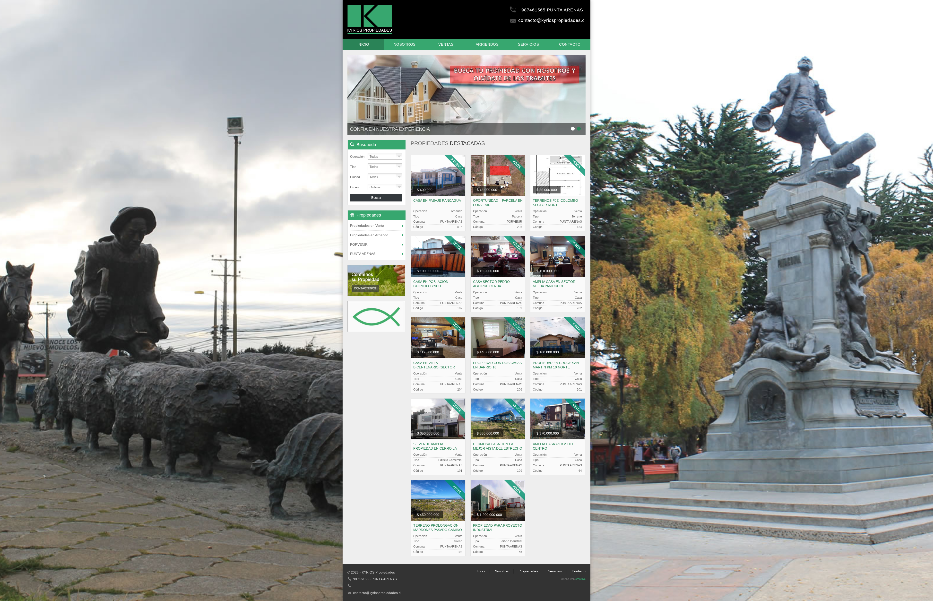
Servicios (528, 44)
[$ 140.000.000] (498, 337)
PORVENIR (359, 244)
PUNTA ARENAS (362, 254)
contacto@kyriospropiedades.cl (552, 20)
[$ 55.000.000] (557, 175)
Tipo (353, 167)
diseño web (568, 578)
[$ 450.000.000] (438, 500)
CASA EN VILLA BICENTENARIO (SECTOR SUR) (434, 367)
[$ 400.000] (438, 175)
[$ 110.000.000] (557, 256)
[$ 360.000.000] (498, 419)
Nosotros (405, 44)
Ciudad (355, 177)
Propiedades (528, 571)
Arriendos (487, 44)
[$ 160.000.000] (557, 337)
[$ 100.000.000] (438, 256)
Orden (354, 187)
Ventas (445, 44)
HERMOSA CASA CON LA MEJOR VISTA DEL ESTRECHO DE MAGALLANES (497, 448)
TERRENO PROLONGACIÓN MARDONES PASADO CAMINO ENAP (437, 529)
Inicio (363, 44)
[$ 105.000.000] (498, 256)
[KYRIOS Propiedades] (369, 19)
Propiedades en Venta (367, 225)
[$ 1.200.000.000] (498, 500)
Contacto (569, 44)
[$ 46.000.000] (498, 175)
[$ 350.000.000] (438, 419)
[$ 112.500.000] (438, 337)
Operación (357, 156)
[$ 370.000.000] (557, 419)
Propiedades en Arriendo (369, 235)
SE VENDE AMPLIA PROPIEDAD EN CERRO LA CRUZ (435, 448)
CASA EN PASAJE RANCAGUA (437, 200)
